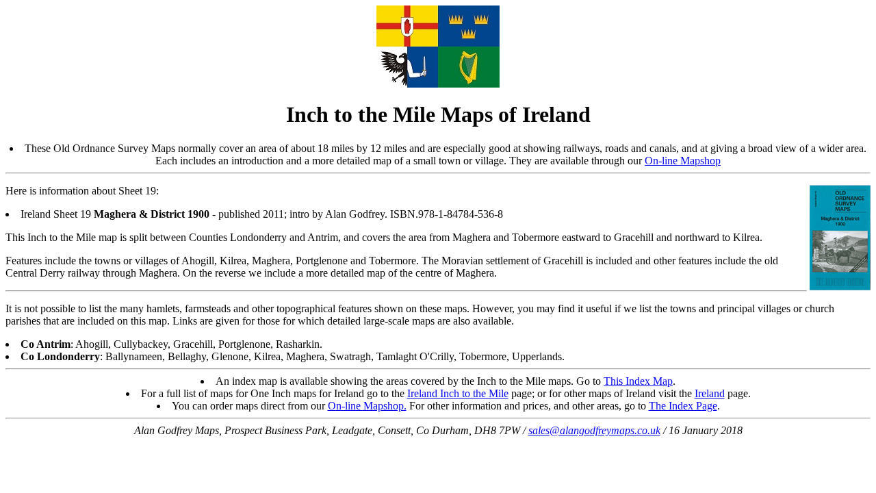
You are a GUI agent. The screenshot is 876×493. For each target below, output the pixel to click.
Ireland (710, 393)
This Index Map (638, 381)
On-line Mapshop (683, 160)
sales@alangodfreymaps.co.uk (594, 430)
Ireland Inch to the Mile (457, 393)
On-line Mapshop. (367, 406)
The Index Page (683, 406)
